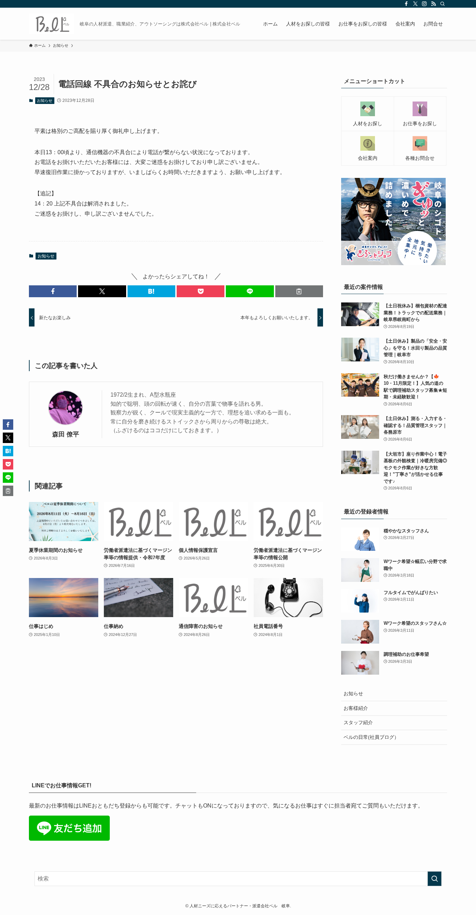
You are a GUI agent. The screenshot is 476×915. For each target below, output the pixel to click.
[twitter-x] (415, 4)
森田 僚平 (65, 434)
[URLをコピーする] (299, 291)
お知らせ (44, 100)
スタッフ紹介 (358, 722)
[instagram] (424, 4)
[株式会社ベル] (51, 23)
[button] (53, 291)
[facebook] (406, 4)
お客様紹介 (356, 708)
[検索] (442, 4)
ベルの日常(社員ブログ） (371, 737)
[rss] (433, 4)
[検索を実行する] (435, 878)
